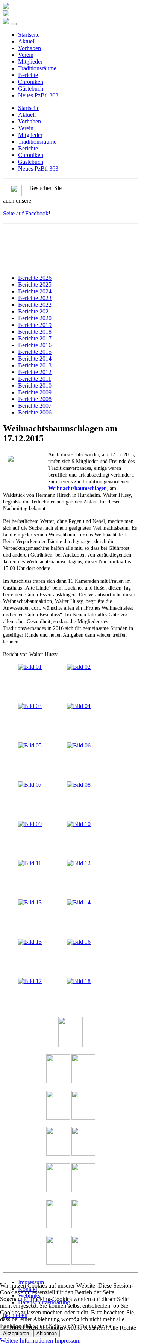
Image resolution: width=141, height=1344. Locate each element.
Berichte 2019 (35, 325)
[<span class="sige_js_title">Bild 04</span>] (79, 706)
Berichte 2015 (35, 352)
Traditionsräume (37, 68)
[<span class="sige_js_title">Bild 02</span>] (79, 667)
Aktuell (27, 41)
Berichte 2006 (35, 412)
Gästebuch (30, 88)
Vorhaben (29, 48)
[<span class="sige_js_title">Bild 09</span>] (30, 824)
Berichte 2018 (35, 331)
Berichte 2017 (35, 338)
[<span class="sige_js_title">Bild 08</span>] (79, 784)
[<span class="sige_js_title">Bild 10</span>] (79, 824)
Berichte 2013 (35, 365)
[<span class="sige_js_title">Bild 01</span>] (30, 667)
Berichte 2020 (35, 318)
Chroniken (30, 82)
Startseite (28, 34)
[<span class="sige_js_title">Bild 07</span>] (30, 784)
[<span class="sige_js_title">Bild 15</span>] (30, 942)
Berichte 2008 (35, 399)
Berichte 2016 (35, 345)
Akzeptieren (16, 1333)
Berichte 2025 (35, 284)
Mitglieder (30, 61)
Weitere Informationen (26, 1340)
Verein (25, 55)
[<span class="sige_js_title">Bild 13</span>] (30, 902)
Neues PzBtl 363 (38, 95)
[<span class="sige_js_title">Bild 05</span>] (30, 745)
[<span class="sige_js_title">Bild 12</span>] (79, 863)
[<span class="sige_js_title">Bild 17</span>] (30, 981)
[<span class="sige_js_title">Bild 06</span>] (79, 745)
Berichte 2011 (34, 379)
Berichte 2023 (35, 298)
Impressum (67, 1340)
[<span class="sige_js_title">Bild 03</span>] (30, 706)
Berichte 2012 (35, 372)
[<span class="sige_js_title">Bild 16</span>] (79, 942)
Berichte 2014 (35, 358)
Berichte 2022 (35, 304)
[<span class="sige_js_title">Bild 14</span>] (79, 902)
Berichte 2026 (35, 278)
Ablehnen (46, 1333)
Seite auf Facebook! (26, 213)
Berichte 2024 (35, 291)
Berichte (28, 75)
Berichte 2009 (35, 392)
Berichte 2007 (35, 405)
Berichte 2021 (35, 311)
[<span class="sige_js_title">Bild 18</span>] (79, 981)
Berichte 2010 (35, 385)
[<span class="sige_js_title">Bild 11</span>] (29, 863)
